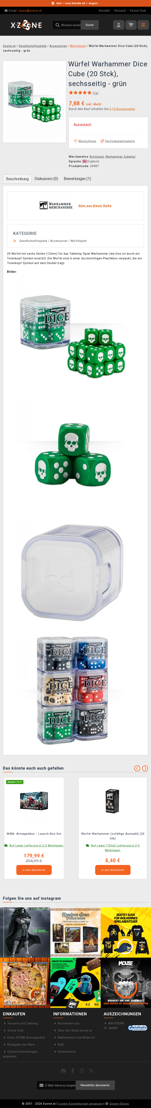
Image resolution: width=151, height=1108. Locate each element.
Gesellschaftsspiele (33, 240)
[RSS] (91, 1071)
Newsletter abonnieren (95, 1085)
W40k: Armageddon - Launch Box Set (34, 834)
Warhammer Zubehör (120, 156)
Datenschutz (67, 1051)
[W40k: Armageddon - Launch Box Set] (34, 800)
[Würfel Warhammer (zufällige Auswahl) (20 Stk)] (113, 800)
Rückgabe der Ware (21, 1044)
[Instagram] (82, 1071)
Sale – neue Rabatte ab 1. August (78, 3)
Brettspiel (97, 156)
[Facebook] (73, 1071)
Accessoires (59, 240)
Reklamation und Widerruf (76, 1037)
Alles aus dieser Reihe (94, 205)
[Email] (64, 1071)
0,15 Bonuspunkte (122, 109)
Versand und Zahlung (22, 1023)
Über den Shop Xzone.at (75, 1030)
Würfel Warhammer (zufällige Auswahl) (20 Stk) (113, 836)
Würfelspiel (79, 240)
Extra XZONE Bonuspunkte (26, 1037)
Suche (90, 25)
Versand (120, 10)
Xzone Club (138, 10)
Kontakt (104, 10)
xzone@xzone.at (25, 10)
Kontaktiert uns (69, 1023)
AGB (61, 1044)
